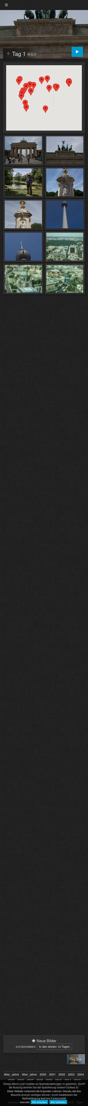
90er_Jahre (29, 1074)
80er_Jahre (11, 1074)
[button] (31, 91)
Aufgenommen (25, 1046)
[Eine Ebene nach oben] (8, 53)
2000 (43, 1074)
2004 (80, 1074)
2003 (71, 1074)
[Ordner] (6, 5)
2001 (52, 1074)
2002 (62, 1074)
